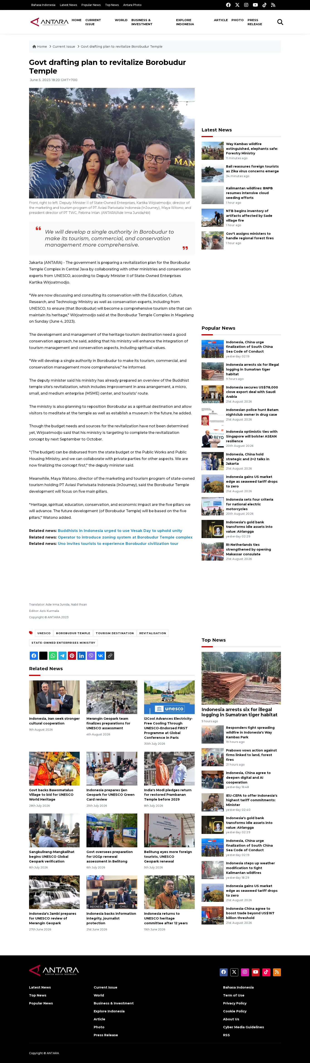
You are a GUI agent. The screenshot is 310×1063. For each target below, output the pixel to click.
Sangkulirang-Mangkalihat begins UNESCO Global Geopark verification (51, 856)
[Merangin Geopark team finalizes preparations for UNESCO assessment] (111, 697)
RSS (226, 1035)
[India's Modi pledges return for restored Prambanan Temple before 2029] (169, 768)
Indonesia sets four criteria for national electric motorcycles (249, 504)
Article (221, 20)
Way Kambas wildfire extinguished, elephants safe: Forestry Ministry (252, 149)
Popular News (91, 5)
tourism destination (115, 633)
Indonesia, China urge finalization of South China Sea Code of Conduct (249, 347)
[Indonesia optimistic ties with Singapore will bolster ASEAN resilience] (213, 438)
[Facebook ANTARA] (228, 5)
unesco (44, 633)
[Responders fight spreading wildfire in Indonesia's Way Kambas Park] (213, 734)
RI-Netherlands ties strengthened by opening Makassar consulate (248, 549)
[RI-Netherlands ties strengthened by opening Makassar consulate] (213, 551)
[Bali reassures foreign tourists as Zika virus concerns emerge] (213, 173)
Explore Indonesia (185, 22)
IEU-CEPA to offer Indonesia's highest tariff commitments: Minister (251, 800)
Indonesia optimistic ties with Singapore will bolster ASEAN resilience (252, 436)
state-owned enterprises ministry (63, 642)
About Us (231, 1019)
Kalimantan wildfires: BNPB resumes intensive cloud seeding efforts (249, 193)
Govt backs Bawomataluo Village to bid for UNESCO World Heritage (51, 795)
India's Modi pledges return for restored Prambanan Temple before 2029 (168, 795)
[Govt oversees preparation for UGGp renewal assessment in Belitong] (111, 830)
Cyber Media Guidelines (243, 1027)
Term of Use (233, 995)
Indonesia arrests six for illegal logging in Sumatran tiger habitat (252, 369)
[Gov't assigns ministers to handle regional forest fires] (213, 240)
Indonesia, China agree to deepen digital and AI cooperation (248, 777)
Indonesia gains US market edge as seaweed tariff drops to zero (252, 481)
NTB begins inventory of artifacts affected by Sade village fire (249, 215)
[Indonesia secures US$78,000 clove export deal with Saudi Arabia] (213, 394)
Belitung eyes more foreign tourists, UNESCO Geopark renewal (168, 856)
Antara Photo (132, 5)
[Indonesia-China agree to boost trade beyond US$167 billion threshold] (213, 915)
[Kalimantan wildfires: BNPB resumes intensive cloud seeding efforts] (213, 195)
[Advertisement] (241, 90)
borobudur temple (73, 633)
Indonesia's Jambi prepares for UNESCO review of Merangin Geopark (52, 918)
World (121, 20)
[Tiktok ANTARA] (265, 5)
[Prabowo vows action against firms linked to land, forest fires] (213, 757)
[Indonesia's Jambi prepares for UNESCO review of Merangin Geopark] (54, 892)
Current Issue (93, 22)
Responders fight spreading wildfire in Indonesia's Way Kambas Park (250, 732)
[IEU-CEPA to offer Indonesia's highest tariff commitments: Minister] (213, 802)
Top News (112, 5)
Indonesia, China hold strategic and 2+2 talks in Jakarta (247, 459)
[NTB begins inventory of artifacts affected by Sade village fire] (213, 217)
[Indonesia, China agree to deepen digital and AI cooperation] (213, 779)
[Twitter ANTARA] (237, 5)
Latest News (68, 5)
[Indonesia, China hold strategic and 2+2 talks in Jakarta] (213, 461)
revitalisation (152, 633)
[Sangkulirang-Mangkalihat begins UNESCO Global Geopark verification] (54, 830)
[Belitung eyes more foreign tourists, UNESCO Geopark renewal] (169, 830)
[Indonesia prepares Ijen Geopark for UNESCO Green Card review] (111, 768)
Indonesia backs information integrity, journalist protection (111, 918)
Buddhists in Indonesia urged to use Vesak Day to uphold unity (120, 531)
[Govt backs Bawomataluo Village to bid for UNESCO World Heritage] (54, 768)
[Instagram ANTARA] (246, 5)
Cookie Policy (234, 1011)
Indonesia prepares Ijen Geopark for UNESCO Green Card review (110, 795)
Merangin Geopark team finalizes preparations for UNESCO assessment (108, 723)
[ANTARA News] (49, 22)
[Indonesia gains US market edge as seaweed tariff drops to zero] (213, 483)
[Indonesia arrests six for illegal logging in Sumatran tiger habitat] (213, 371)
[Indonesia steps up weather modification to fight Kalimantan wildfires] (213, 870)
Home (76, 20)
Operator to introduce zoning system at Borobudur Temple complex (125, 537)
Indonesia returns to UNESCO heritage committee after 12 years (166, 918)
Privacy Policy (234, 1003)
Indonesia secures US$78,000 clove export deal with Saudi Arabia (252, 392)
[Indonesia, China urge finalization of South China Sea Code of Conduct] (213, 348)
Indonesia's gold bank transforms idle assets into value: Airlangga (249, 527)
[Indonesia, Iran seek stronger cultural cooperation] (54, 697)
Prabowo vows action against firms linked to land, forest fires (251, 755)
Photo (237, 20)
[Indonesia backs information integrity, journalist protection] (111, 892)
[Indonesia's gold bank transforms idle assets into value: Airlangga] (213, 529)
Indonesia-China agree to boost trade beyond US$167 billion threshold (250, 913)
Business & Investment (142, 22)
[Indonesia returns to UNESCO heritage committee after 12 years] (169, 892)
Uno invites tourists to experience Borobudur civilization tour (118, 543)
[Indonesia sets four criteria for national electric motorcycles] (213, 506)
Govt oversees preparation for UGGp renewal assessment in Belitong (109, 856)
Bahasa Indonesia (43, 5)
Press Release (255, 22)
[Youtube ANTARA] (255, 5)
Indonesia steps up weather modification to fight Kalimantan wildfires (250, 868)
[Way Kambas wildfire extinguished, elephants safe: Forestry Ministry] (213, 150)
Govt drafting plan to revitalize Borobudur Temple (121, 46)
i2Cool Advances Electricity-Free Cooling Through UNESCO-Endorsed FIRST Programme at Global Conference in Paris (168, 728)
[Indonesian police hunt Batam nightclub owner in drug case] (213, 416)
